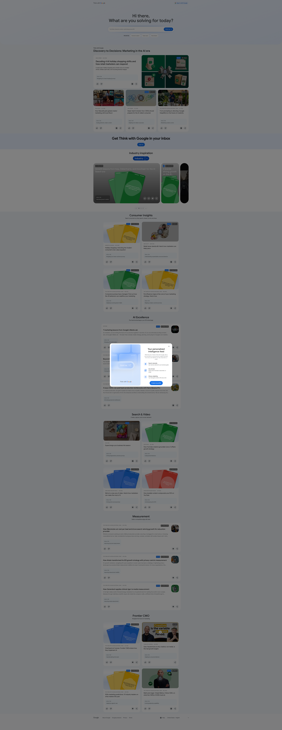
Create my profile (156, 383)
